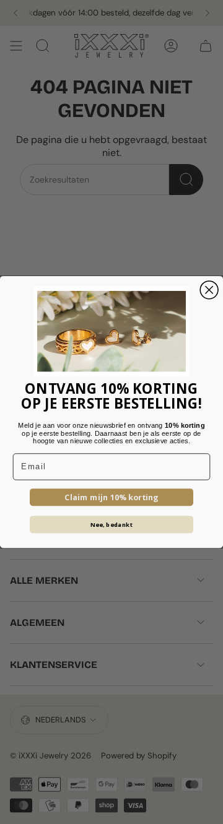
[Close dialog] (209, 290)
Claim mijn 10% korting (111, 497)
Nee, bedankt (111, 524)
